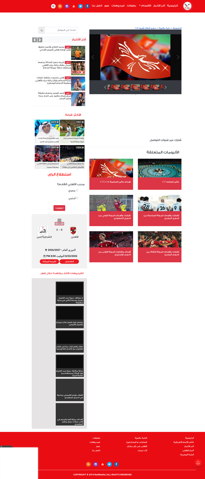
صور (106, 5)
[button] (39, 39)
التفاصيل (69, 261)
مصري (72, 190)
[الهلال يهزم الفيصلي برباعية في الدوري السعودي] (70, 392)
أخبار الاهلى (188, 450)
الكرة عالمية (141, 438)
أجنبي (72, 198)
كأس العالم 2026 (170, 182)
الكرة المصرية (187, 455)
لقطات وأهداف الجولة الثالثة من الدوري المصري (162, 253)
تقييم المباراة (49, 261)
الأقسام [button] (146, 5)
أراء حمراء (142, 450)
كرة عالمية (164, 28)
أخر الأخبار (159, 5)
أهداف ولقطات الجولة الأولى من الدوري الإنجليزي (114, 253)
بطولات (131, 5)
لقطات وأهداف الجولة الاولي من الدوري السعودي (114, 216)
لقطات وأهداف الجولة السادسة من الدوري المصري (161, 216)
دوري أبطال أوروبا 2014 (145, 28)
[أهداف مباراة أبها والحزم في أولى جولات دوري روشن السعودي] (70, 416)
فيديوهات (117, 5)
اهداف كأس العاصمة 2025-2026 (115, 182)
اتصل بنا (97, 5)
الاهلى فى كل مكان (137, 446)
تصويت (59, 208)
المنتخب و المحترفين (136, 442)
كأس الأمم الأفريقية (183, 442)
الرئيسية (172, 5)
